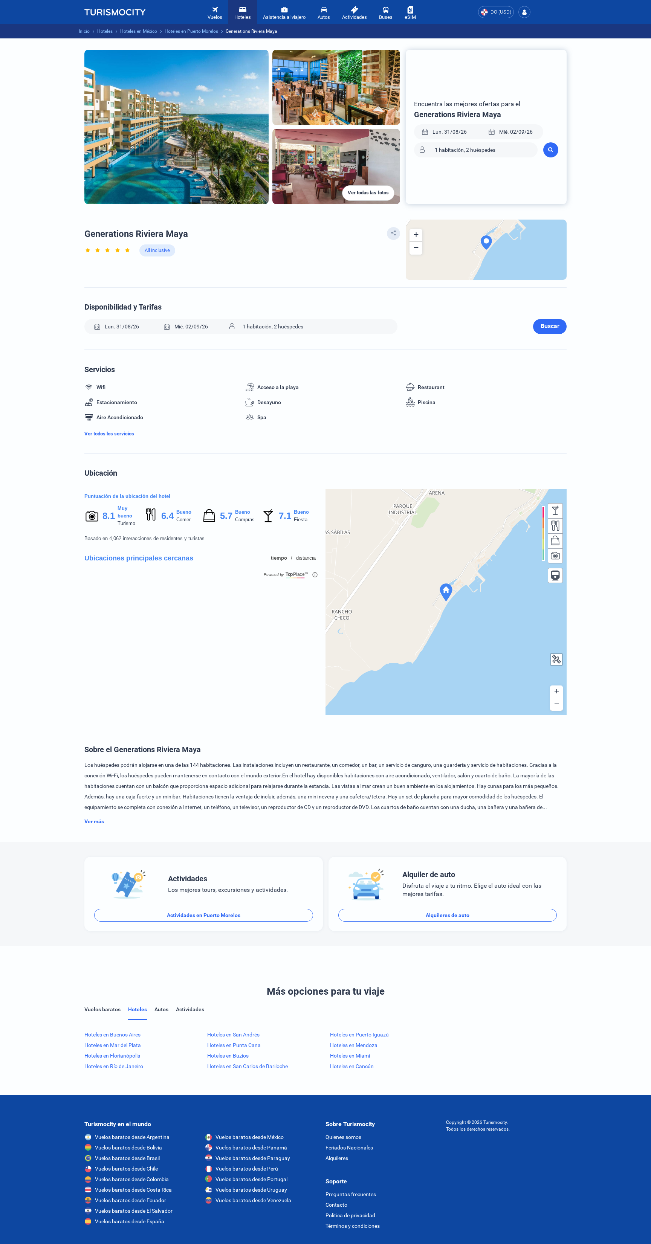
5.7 (226, 516)
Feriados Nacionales (349, 1148)
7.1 (285, 516)
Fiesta (300, 519)
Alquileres (337, 1158)
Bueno (183, 512)
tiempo (279, 558)
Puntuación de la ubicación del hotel (127, 496)
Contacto (336, 1205)
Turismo (126, 523)
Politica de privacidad (350, 1215)
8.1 (108, 516)
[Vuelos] (114, 12)
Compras (245, 519)
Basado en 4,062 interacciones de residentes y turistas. (145, 538)
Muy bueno (125, 512)
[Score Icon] (91, 516)
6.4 (167, 516)
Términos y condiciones (353, 1226)
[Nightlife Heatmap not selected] (555, 510)
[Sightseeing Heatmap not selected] (555, 555)
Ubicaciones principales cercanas (138, 558)
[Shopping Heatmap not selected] (555, 540)
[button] (524, 12)
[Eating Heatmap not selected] (555, 525)
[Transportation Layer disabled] (555, 575)
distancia (306, 558)
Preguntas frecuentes (351, 1194)
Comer (183, 519)
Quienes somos (343, 1137)
